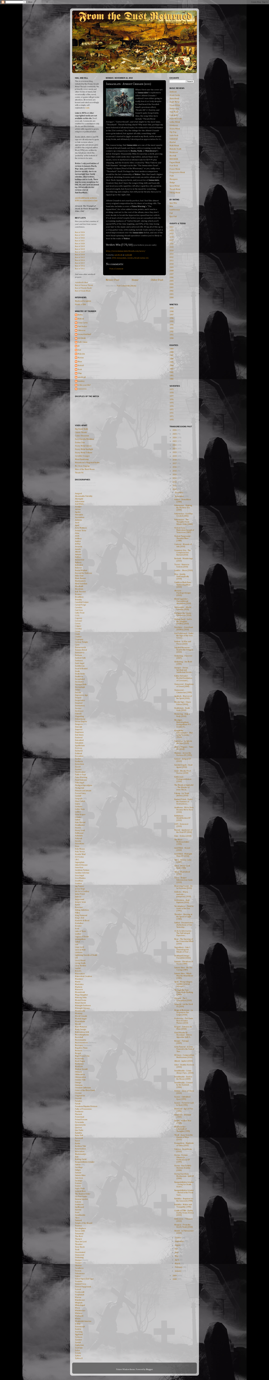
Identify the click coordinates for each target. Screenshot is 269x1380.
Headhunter (80, 825)
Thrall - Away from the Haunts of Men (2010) (183, 1137)
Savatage (79, 1181)
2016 (171, 244)
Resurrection (80, 1149)
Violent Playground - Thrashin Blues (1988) (182, 538)
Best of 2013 (80, 263)
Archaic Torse (80, 531)
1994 (171, 325)
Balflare (78, 557)
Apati (77, 525)
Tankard (78, 1220)
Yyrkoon (78, 1337)
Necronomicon (81, 1043)
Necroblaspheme (82, 1035)
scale (87, 108)
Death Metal (174, 102)
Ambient (173, 92)
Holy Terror (80, 852)
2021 (171, 227)
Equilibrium (80, 746)
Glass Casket (80, 801)
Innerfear (79, 868)
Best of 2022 (80, 238)
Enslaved (78, 738)
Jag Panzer (79, 886)
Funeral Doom (176, 119)
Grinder (78, 817)
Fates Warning (81, 777)
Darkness (79, 661)
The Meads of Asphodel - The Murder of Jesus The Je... (183, 787)
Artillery (78, 539)
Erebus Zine (80, 443)
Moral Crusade (81, 1016)
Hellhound (79, 833)
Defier (77, 690)
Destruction (80, 706)
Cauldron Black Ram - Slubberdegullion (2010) (183, 584)
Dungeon (79, 724)
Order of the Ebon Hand (85, 1090)
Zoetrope (79, 1348)
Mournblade (80, 1021)
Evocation (79, 756)
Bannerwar (79, 560)
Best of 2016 (80, 254)
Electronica (174, 109)
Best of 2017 (80, 252)
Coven (77, 624)
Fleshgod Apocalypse (83, 785)
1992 (171, 332)
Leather (78, 934)
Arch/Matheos (81, 528)
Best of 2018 (80, 249)
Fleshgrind (79, 788)
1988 (171, 352)
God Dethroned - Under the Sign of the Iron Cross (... (183, 635)
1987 (171, 355)
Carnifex (78, 608)
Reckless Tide (80, 1146)
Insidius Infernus (82, 873)
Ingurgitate (79, 862)
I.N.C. (77, 860)
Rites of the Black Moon (84, 469)
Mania (77, 982)
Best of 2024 (80, 232)
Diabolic (78, 714)
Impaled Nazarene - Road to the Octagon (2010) (183, 650)
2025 (175, 434)
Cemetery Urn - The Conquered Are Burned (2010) (182, 552)
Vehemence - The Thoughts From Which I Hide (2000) (183, 522)
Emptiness (79, 732)
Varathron (79, 1268)
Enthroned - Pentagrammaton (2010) (182, 779)
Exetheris (79, 761)
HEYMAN (82, 338)
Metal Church (80, 1003)
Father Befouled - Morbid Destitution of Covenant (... (183, 678)
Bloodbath (79, 586)
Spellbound (79, 1207)
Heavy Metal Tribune (83, 453)
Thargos (78, 1239)
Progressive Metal (177, 172)
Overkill (78, 1098)
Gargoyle (79, 799)
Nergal (78, 1053)
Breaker (78, 594)
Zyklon (78, 1356)
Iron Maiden (80, 878)
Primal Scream (81, 1120)
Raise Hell (79, 1135)
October (178, 1238)
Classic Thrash (81, 432)
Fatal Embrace (81, 780)
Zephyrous (79, 1345)
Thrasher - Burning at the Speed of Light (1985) (183, 916)
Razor (77, 1141)
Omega (78, 1083)
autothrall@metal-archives (86, 198)
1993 (171, 328)
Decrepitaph (80, 687)
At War (78, 544)
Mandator (79, 979)
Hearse (78, 828)
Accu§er (78, 507)
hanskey (81, 381)
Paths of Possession (83, 1109)
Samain (78, 1173)
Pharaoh (78, 1114)
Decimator (79, 682)
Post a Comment (116, 269)
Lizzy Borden (80, 966)
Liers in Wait (80, 950)
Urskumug (79, 1258)
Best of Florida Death (83, 288)
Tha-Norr (79, 1236)
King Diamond (81, 915)
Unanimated (80, 1252)
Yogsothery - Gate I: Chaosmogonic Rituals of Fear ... (182, 949)
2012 (171, 257)
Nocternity (79, 1059)
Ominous (79, 1085)
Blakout (81, 319)
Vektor (78, 1276)
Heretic (78, 841)
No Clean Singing (82, 466)
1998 (171, 311)
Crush (77, 634)
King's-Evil (79, 918)
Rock (80, 369)
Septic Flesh (80, 1189)
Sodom (78, 1202)
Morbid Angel (80, 1019)
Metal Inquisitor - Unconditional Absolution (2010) (182, 601)
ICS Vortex (79, 857)
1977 (171, 396)
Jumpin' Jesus (80, 902)
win (147, 258)
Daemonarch (80, 647)
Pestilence (79, 1112)
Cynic (77, 645)
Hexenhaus (79, 844)
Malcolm (81, 354)
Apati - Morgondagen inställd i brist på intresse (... (183, 984)
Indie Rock (174, 136)
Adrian (78, 509)
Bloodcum (79, 589)
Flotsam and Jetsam (83, 791)
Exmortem (79, 764)
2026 (175, 430)
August (178, 1245)
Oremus (78, 1093)
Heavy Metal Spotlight (84, 449)
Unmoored (79, 1255)
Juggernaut (79, 899)
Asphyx (78, 541)
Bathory (78, 562)
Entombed (79, 740)
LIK (76, 958)
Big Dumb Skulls (81, 429)
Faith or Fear (80, 775)
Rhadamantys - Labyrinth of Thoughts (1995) (182, 1129)
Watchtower (80, 1300)
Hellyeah (78, 838)
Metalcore (174, 152)
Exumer (78, 769)
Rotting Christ (80, 1159)
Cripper (78, 626)
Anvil (77, 523)
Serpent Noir (80, 1191)
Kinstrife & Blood (82, 921)
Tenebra (78, 1226)
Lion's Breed (80, 960)
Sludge (172, 183)
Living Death (80, 963)
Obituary (78, 1072)
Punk (172, 176)
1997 (171, 315)
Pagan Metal (175, 162)
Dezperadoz (80, 700)
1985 (171, 362)
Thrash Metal (175, 189)
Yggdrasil (79, 1334)
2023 (175, 441)
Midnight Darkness (83, 1006)
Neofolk (173, 156)
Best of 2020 (80, 243)
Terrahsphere (80, 1228)
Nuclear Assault (81, 1069)
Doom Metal (175, 105)
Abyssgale (79, 499)
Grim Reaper (80, 815)
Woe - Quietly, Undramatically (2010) (181, 576)
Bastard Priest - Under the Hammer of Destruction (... (183, 801)
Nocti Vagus (80, 1061)
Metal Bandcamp (82, 459)
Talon (77, 1218)
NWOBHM (174, 159)
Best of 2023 (80, 235)
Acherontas (79, 502)
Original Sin (80, 1096)
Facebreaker (80, 772)
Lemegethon (80, 939)
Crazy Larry (83, 323)
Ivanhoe (78, 884)
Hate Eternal (80, 822)
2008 (171, 271)
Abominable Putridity (83, 496)
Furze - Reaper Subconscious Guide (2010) (183, 880)
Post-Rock (174, 166)
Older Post (157, 280)
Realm (77, 1143)
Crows (77, 631)
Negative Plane (81, 1048)
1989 (171, 349)
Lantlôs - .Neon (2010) (183, 570)
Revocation (79, 1151)
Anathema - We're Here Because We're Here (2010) (184, 810)
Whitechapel (80, 1305)
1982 (171, 372)
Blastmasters (80, 581)
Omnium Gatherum (83, 1088)
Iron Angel (79, 876)
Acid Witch (79, 504)
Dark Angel (79, 663)
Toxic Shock (80, 1247)
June (177, 1252)
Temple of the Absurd (83, 1223)
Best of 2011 (80, 268)
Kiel (79, 350)
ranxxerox (82, 389)
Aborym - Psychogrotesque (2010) (182, 593)
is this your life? (84, 385)
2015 (171, 247)
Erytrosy (78, 748)
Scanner (78, 1183)
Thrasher (79, 1244)
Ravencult (79, 1138)
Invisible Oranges (82, 456)
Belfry (80, 315)
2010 (114, 258)
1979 (171, 389)
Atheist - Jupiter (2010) (183, 1061)
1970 (171, 420)
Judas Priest (80, 894)
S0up (80, 373)
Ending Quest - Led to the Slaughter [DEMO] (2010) (183, 621)
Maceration (80, 974)
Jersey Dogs (80, 889)
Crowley (78, 629)
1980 (171, 379)
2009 (171, 267)
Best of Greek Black (83, 290)
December (179, 493)
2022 (175, 445)
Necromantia (80, 1040)
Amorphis (79, 515)
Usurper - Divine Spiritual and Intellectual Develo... (183, 670)
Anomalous (79, 517)
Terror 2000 (80, 1231)
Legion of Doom (82, 937)
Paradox (78, 1101)
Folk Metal (174, 112)
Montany (79, 1013)
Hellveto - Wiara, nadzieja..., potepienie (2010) (182, 894)
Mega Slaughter (81, 995)
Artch (77, 536)
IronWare (79, 881)
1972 (171, 413)
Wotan (77, 1319)
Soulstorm (79, 1205)
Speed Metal (174, 186)
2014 (171, 251)
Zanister (78, 1340)
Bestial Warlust (81, 570)
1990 (171, 338)
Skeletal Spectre (81, 1199)
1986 (171, 359)
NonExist (79, 1067)
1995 (171, 321)
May (177, 1256)
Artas (77, 533)
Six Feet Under (81, 1197)
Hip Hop (173, 132)
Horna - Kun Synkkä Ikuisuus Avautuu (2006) (182, 1168)
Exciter (78, 759)
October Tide (80, 1080)
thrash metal (139, 258)
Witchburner (80, 1311)
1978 (171, 393)
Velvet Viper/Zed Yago (84, 1279)
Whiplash (78, 1303)
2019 (171, 234)
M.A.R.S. (78, 971)
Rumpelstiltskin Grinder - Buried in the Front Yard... (184, 1192)
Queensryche (80, 1125)
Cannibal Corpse (82, 602)
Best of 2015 (80, 257)
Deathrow (79, 677)
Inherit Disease (81, 865)
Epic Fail (173, 217)
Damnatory (79, 653)
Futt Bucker (82, 327)
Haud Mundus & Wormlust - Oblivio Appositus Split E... (183, 1035)
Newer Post (112, 280)
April (177, 1260)
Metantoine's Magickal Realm (87, 463)
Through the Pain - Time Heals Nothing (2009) (183, 992)
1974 (171, 406)
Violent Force (80, 1284)
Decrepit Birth (80, 685)
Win (171, 206)
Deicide (78, 693)
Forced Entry (80, 793)
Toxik (77, 1250)
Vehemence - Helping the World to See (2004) (183, 507)
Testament (79, 1234)
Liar (76, 944)
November (179, 496)
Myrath (78, 1024)
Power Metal (175, 169)
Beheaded (79, 565)
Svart (77, 1212)
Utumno (78, 1266)
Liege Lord (79, 947)
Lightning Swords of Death (86, 955)
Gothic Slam (80, 809)
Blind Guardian (81, 584)
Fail (171, 213)
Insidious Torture (82, 870)
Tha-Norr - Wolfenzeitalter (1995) (181, 842)
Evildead (78, 753)
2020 (171, 230)
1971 (171, 416)
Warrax (78, 1297)
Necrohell (79, 1037)
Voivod (78, 1289)
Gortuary (78, 807)
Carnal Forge (80, 605)
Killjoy (77, 913)
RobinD (81, 366)
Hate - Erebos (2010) (182, 836)
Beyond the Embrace (83, 573)
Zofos (77, 1350)
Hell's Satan (82, 342)
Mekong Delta (81, 998)
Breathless (79, 597)
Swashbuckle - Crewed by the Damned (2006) (183, 1085)
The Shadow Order (82, 1194)
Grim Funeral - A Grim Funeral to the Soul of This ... (184, 1049)
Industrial (174, 139)
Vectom (78, 1271)
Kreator (78, 926)
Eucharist (79, 751)
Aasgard (78, 494)
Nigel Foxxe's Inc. (82, 1056)
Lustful (77, 968)
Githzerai (81, 330)
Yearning (79, 1332)
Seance (78, 1186)
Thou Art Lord (80, 1242)
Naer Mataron (81, 1027)
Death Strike (80, 674)
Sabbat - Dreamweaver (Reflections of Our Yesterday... (183, 925)
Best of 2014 (80, 260)
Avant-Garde (175, 95)
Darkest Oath (80, 658)
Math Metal (174, 146)
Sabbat (77, 1165)
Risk (76, 1157)
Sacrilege (79, 1167)
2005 (171, 281)
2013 (171, 254)
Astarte (78, 549)
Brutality (78, 600)
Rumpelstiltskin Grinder (84, 1162)
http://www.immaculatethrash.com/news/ (125, 251)
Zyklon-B (79, 1358)
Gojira (77, 804)
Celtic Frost (79, 613)
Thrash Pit (79, 473)
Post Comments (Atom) (126, 286)
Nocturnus (79, 1064)
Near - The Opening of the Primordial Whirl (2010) (183, 941)
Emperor (79, 730)
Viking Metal (175, 193)
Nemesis (78, 1051)
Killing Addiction (82, 910)
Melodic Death (175, 149)
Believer (78, 568)
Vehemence (80, 1274)
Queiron (78, 1128)
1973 (171, 410)
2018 (171, 237)
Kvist (77, 929)
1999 (171, 308)
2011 (171, 261)
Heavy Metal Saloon (83, 446)
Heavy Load (80, 830)
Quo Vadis (79, 1130)
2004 (171, 284)
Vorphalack (79, 1295)
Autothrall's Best (81, 282)
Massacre (79, 990)
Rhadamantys (80, 1154)
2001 (171, 294)
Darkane (78, 655)
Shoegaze (174, 179)
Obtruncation (80, 1077)
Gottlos (78, 812)
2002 (171, 291)
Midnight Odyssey (82, 1008)
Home (135, 280)
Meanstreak (80, 992)
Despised (78, 703)
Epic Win (173, 203)
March (178, 1264)
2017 (171, 240)
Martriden (79, 984)
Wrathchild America (83, 1321)
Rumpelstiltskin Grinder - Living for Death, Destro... (184, 1184)
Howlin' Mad (80, 854)
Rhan (80, 362)
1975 (171, 403)
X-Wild (77, 1324)
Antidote (78, 520)
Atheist (78, 552)
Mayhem (78, 987)
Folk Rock (174, 115)
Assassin (78, 547)
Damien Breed (81, 650)
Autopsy (78, 554)
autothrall (82, 377)
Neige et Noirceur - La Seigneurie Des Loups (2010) (183, 1012)
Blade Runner (80, 578)
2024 (175, 438)
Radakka (78, 1133)
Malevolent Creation (83, 976)
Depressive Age (81, 695)
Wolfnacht (79, 1316)
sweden (130, 258)
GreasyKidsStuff (84, 334)
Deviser (78, 708)
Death (77, 671)
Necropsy (79, 1045)
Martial (173, 142)
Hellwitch (79, 836)
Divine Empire (81, 722)
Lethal (77, 942)
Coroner (78, 621)
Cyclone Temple (81, 642)
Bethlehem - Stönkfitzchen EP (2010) (182, 818)
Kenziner (79, 907)
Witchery (78, 1313)
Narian (81, 358)
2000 (171, 298)
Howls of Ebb (80, 304)
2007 (171, 274)
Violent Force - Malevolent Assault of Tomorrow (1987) (184, 530)
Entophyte (79, 743)
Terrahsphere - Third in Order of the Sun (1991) (183, 908)
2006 (171, 277)
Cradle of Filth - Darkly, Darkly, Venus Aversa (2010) (184, 1213)
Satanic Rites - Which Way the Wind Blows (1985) (183, 976)
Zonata (78, 1353)
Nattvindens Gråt (82, 1032)
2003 (171, 287)
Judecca (78, 897)
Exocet (78, 767)
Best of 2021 (80, 240)
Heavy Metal (175, 129)
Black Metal (174, 99)
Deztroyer (79, 711)
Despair (78, 698)
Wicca (77, 1308)
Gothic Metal (175, 122)
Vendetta (78, 1281)
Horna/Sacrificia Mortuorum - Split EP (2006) (184, 1176)
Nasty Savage (80, 1029)
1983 (171, 369)
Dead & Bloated (81, 669)
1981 (171, 376)
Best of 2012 (80, 265)
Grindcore (174, 125)
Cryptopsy (79, 639)
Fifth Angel (79, 783)
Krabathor (79, 923)
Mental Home (80, 1000)
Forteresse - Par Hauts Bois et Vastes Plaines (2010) (183, 1021)
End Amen (79, 735)
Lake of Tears (80, 931)
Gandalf (78, 796)
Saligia (78, 1170)
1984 (171, 366)
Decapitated (80, 679)
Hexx (77, 846)
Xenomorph (80, 1327)
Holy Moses (80, 849)
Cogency (78, 618)
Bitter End (79, 576)
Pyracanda (79, 1122)
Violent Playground (83, 1287)
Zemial (78, 1342)
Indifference (175, 210)
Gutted (77, 820)
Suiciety (78, 1210)
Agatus (78, 512)
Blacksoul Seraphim (83, 301)
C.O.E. (77, 616)
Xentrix (78, 1329)
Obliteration (80, 1075)
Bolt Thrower (80, 592)
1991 (171, 335)
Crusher (78, 637)
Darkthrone (80, 666)
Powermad (79, 1117)
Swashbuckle (80, 1215)
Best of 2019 (80, 246)
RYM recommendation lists (86, 201)
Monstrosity (80, 1011)
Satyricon (79, 1178)
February (179, 1267)
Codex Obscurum (82, 436)
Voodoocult (79, 1292)
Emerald (78, 727)
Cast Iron (79, 610)
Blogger (149, 1369)
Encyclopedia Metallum (84, 439)
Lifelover (79, 952)
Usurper (78, 1260)
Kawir (77, 905)
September (179, 1241)
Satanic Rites (80, 1175)
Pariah (77, 1104)
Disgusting (79, 716)
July (176, 1249)
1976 (171, 400)
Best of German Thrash (84, 285)
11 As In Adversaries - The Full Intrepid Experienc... (183, 933)
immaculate (121, 258)
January (178, 1271)
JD (79, 346)
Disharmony (80, 719)
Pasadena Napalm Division (86, 1106)
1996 (171, 318)
